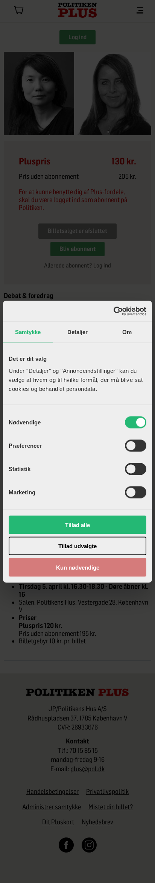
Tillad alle (77, 524)
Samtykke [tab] (28, 332)
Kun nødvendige (77, 567)
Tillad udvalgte (77, 546)
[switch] (135, 445)
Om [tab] (127, 332)
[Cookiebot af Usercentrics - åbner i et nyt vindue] (113, 311)
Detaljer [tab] (77, 332)
